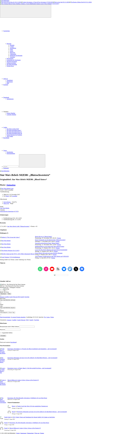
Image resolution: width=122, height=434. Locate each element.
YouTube (26, 297)
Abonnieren (3, 293)
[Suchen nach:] (11, 166)
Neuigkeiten (10, 152)
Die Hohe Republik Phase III (14, 133)
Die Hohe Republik (12, 64)
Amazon (2, 297)
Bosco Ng (6, 203)
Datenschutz (30, 433)
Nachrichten (6, 31)
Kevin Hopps (7, 202)
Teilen (9, 293)
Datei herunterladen (5, 317)
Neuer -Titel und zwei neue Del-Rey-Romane (48, 253)
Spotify (22, 297)
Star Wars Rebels (4, 208)
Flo (45, 317)
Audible (7, 297)
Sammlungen (10, 99)
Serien (11, 51)
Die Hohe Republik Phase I (14, 130)
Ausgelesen (10, 80)
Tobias (52, 317)
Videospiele (13, 54)
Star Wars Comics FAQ (13, 129)
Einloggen (6, 168)
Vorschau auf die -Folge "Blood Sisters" (47, 243)
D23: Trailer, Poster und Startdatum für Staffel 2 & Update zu (34, 417)
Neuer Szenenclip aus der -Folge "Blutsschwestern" (50, 240)
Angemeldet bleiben (7, 332)
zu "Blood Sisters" (43, 236)
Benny (13, 406)
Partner (42, 433)
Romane (12, 45)
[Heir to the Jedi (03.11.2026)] (61, 2)
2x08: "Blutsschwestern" (18, 226)
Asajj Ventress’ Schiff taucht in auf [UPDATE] (52, 256)
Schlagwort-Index (11, 63)
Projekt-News (10, 66)
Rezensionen (10, 58)
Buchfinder (6, 137)
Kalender (5, 84)
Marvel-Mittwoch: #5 (23, 380)
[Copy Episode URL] (0, 309)
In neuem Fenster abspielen (18, 317)
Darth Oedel (7, 417)
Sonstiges (12, 57)
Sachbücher (13, 48)
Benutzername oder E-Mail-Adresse (9, 326)
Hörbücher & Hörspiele (16, 55)
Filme (11, 49)
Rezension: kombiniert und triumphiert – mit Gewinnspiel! (32, 349)
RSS (8, 83)
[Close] (0, 303)
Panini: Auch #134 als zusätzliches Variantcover (32, 406)
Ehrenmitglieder (11, 153)
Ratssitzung (10, 81)
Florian (59, 238)
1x (4, 290)
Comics (12, 46)
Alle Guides (10, 136)
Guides (5, 127)
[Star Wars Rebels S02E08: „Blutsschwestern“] (6, 188)
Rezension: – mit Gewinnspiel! (29, 368)
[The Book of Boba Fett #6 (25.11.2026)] (80, 2)
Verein (5, 150)
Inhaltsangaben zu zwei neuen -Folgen (49, 246)
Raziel (13, 411)
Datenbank (6, 97)
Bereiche (9, 43)
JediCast (5, 78)
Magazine (12, 52)
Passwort (2, 329)
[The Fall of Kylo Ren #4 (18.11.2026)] (10, 2)
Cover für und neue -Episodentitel (51, 250)
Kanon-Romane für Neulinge (14, 135)
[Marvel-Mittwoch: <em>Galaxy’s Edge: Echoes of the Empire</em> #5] (3, 388)
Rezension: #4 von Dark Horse (27, 398)
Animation (10, 185)
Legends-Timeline (11, 114)
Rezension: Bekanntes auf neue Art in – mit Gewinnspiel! (32, 357)
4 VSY (16, 211)
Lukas (48, 317)
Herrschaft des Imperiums (7, 211)
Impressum (23, 433)
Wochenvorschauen (12, 61)
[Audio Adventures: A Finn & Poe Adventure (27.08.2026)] (37, 2)
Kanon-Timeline (11, 113)
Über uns (37, 433)
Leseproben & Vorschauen (14, 60)
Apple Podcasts (13, 297)
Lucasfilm (14, 196)
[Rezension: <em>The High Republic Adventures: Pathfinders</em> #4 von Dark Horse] (3, 404)
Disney (7, 196)
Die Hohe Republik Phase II (14, 132)
